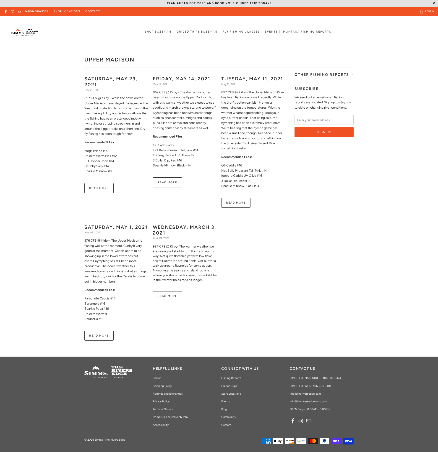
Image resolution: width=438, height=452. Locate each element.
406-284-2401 (322, 386)
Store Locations (231, 393)
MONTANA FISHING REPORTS (307, 31)
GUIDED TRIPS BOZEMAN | (198, 31)
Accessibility (161, 424)
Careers (226, 424)
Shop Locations (67, 11)
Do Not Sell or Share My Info (170, 417)
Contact (92, 11)
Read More (99, 188)
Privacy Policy (161, 401)
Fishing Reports (231, 378)
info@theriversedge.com (305, 393)
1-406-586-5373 (36, 11)
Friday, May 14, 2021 (181, 79)
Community (228, 417)
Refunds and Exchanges (168, 393)
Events (225, 401)
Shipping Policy (162, 386)
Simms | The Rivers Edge (110, 439)
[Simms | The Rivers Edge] (24, 34)
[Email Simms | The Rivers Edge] (19, 11)
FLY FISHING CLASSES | (242, 31)
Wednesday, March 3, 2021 (184, 230)
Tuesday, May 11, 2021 (252, 79)
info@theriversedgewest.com (308, 401)
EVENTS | (272, 31)
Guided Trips (229, 386)
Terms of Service (163, 409)
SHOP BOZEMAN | (159, 31)
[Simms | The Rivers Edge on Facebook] (5, 11)
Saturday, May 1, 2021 (116, 227)
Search (157, 378)
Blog (224, 409)
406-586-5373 (331, 378)
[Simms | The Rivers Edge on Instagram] (12, 11)
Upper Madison (109, 59)
